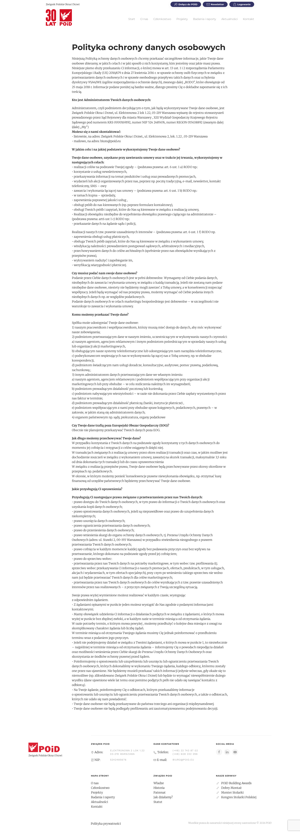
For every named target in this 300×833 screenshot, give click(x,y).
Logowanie (244, 4)
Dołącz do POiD (187, 4)
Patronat (159, 792)
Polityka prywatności (106, 824)
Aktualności (229, 19)
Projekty (182, 19)
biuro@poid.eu (183, 759)
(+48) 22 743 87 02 (185, 750)
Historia (159, 788)
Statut (157, 802)
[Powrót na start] (59, 17)
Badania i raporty (204, 19)
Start (131, 19)
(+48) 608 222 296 (185, 754)
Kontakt (248, 19)
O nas (144, 19)
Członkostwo (162, 19)
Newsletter (217, 4)
